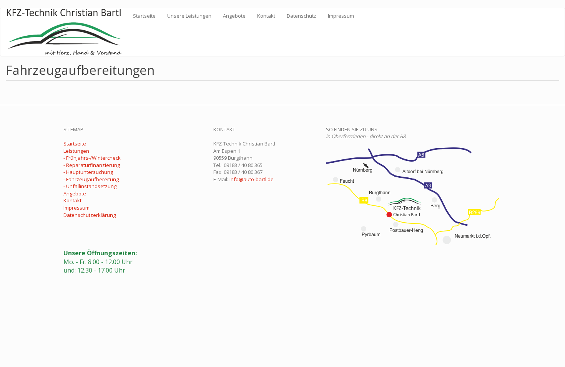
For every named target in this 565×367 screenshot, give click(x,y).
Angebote (234, 15)
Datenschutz (301, 15)
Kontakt (266, 15)
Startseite (144, 15)
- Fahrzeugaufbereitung (91, 179)
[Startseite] (66, 32)
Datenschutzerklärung (89, 215)
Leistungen (76, 150)
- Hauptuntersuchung (88, 172)
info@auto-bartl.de (251, 179)
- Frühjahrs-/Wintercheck (92, 157)
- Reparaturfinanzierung (91, 165)
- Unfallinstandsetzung (89, 186)
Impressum (341, 15)
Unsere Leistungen (189, 15)
